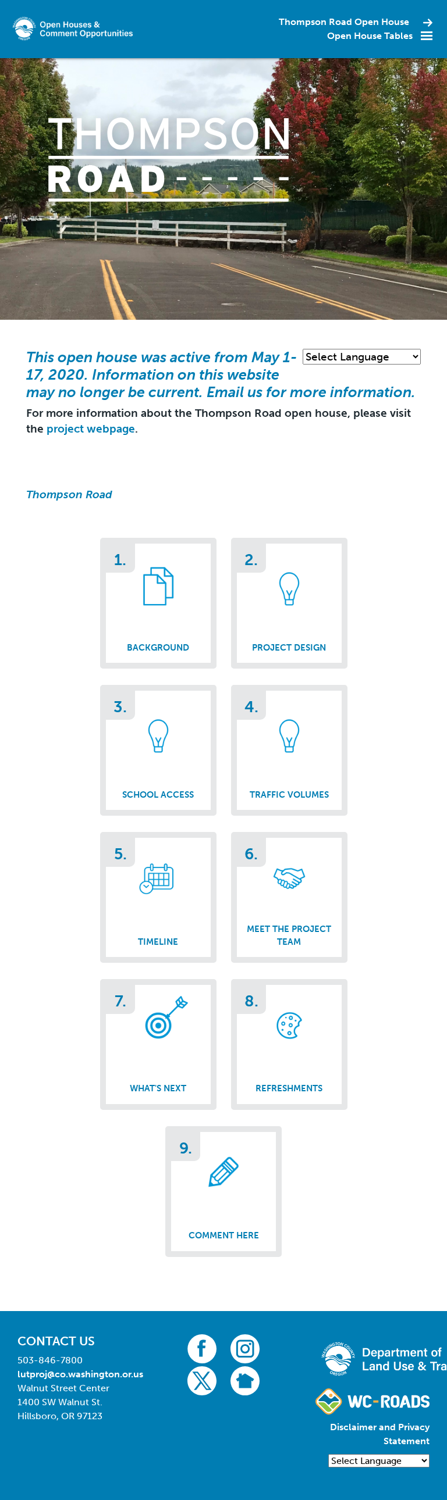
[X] (202, 1379)
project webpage (91, 428)
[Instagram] (245, 1347)
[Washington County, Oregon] (74, 28)
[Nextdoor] (245, 1379)
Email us (236, 392)
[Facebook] (202, 1347)
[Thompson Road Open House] (168, 159)
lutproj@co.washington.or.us (80, 1374)
